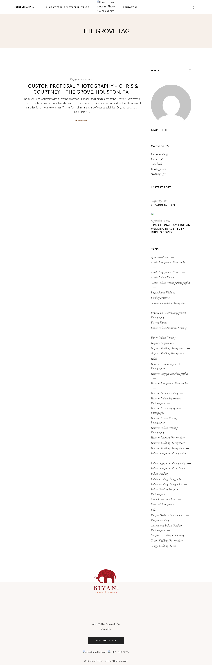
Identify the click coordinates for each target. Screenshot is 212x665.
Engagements (77, 79)
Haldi (154, 358)
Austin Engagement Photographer (168, 262)
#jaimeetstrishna (160, 257)
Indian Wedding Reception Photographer (165, 492)
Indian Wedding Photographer (166, 479)
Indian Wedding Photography (166, 484)
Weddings (156, 174)
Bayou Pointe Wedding (163, 292)
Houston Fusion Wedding (164, 393)
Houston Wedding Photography (167, 448)
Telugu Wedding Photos (163, 546)
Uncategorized (158, 169)
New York (170, 499)
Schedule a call (106, 640)
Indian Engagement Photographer (168, 453)
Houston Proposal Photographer (168, 437)
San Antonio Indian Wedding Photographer (166, 528)
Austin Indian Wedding (163, 277)
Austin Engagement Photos (165, 272)
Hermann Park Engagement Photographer (165, 366)
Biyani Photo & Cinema (101, 661)
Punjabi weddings (160, 520)
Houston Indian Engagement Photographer (166, 401)
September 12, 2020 (161, 220)
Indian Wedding (159, 473)
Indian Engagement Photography (168, 463)
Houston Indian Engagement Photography (166, 410)
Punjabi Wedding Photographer (167, 515)
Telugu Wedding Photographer (167, 540)
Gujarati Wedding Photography (167, 353)
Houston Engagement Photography (169, 383)
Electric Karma (159, 322)
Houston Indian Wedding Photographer (164, 420)
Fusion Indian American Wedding (168, 328)
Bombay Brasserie (160, 297)
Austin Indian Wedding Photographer (170, 282)
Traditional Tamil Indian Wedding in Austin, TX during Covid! (170, 228)
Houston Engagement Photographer (169, 373)
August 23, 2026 (159, 201)
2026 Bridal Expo (163, 205)
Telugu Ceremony (175, 535)
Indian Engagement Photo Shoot (168, 468)
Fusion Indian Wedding (163, 337)
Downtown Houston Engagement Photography (168, 315)
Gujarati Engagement (162, 343)
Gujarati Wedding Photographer (168, 348)
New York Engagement (163, 504)
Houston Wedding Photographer (168, 443)
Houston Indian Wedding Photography (164, 430)
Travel (154, 164)
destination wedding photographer (169, 303)
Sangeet (155, 535)
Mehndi (155, 499)
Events (88, 79)
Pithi (153, 509)
